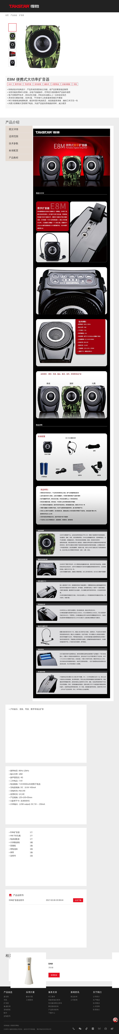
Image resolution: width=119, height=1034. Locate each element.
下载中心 (51, 1013)
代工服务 (51, 997)
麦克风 (6, 997)
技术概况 (96, 1003)
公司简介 (96, 997)
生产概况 (96, 1000)
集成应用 (7, 1006)
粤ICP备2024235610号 (44, 1029)
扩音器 (6, 1003)
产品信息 (8, 992)
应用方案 (30, 992)
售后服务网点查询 (55, 1003)
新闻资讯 (75, 992)
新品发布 (74, 997)
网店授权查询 (53, 1006)
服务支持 (52, 992)
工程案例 (29, 1000)
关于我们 (97, 992)
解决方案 (29, 997)
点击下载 (78, 900)
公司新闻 (74, 1000)
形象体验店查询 (54, 1000)
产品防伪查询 (53, 1010)
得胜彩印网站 (15, 1025)
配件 (5, 1013)
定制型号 (7, 1016)
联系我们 (96, 1010)
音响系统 (7, 1010)
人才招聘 (96, 1006)
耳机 (5, 1000)
